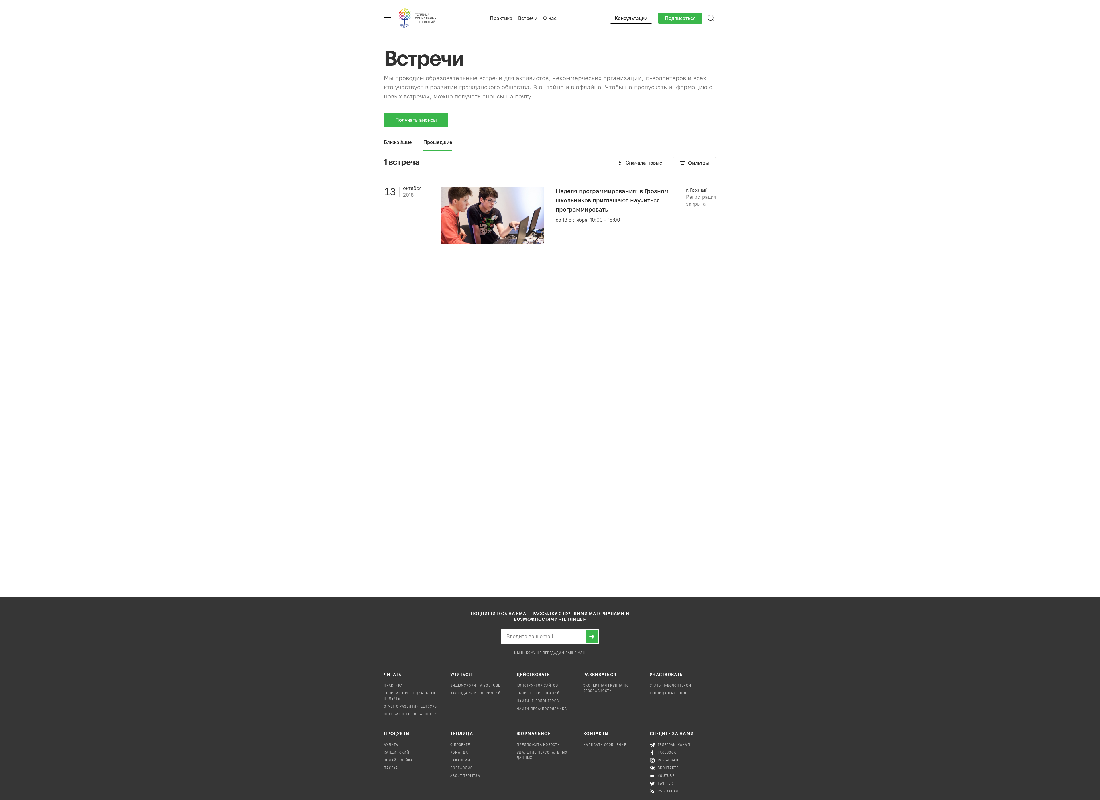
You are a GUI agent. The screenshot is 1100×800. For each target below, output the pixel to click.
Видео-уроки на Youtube (475, 685)
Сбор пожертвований (538, 693)
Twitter (665, 783)
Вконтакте (668, 768)
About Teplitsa (465, 776)
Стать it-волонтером (670, 685)
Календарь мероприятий (475, 693)
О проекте (460, 745)
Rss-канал (668, 791)
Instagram (668, 760)
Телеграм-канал (674, 745)
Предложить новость (538, 745)
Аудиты (391, 745)
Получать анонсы (416, 120)
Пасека (391, 768)
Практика (501, 18)
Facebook (667, 752)
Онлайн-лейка (398, 760)
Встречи (527, 18)
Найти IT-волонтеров (538, 701)
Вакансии (460, 760)
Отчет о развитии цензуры (411, 706)
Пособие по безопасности (410, 714)
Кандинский (396, 752)
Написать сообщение (604, 745)
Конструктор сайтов (537, 685)
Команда (459, 752)
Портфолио (461, 768)
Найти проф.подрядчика (542, 709)
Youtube (666, 776)
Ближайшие (398, 142)
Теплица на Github (669, 693)
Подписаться (680, 18)
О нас (550, 18)
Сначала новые (644, 163)
